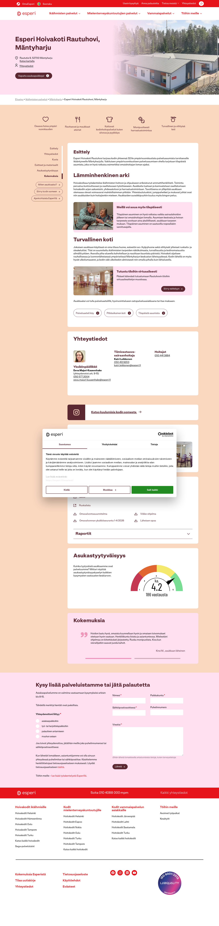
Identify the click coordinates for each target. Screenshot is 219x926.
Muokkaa (107, 489)
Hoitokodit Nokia (72, 827)
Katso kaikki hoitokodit (75, 849)
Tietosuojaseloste (75, 874)
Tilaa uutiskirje (25, 880)
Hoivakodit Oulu (23, 824)
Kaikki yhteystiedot (174, 793)
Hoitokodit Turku (72, 838)
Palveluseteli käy (85, 313)
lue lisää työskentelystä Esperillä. (69, 776)
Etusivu (19, 99)
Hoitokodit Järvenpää (123, 816)
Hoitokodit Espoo (72, 822)
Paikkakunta (157, 695)
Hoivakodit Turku (24, 835)
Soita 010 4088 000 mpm (109, 793)
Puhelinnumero (158, 707)
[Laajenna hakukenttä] (201, 3)
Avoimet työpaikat (170, 813)
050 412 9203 (121, 362)
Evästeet (69, 886)
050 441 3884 (162, 356)
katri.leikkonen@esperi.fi (127, 365)
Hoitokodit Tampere (74, 844)
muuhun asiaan (49, 737)
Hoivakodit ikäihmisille (30, 807)
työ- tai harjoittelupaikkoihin (55, 726)
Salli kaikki (152, 489)
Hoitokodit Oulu (71, 833)
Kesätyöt (165, 819)
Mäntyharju (55, 99)
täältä (61, 767)
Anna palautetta (150, 3)
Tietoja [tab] (154, 444)
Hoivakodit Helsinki (25, 813)
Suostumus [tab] (65, 444)
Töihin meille (169, 807)
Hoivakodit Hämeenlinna (28, 819)
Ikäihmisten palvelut (36, 99)
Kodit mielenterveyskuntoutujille (82, 809)
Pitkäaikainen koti (116, 313)
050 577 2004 (81, 377)
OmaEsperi (28, 4)
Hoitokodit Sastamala (123, 827)
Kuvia (55, 160)
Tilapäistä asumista (149, 313)
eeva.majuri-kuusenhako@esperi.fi (92, 380)
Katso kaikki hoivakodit (27, 841)
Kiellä (67, 489)
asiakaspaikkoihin (50, 721)
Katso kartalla (27, 61)
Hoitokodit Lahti (120, 822)
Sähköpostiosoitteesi (124, 707)
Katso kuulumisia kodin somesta (114, 412)
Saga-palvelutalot (25, 846)
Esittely (54, 148)
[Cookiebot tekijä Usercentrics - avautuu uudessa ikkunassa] (160, 434)
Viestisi (117, 724)
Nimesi (117, 695)
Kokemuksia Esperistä (30, 874)
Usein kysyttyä (131, 3)
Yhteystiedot (189, 3)
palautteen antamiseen (53, 731)
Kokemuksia (51, 176)
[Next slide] (190, 454)
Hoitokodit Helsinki (73, 816)
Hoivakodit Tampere (26, 830)
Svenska (47, 4)
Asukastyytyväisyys (47, 171)
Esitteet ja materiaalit (46, 165)
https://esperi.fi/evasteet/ (59, 480)
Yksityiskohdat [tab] (109, 444)
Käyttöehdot (71, 880)
